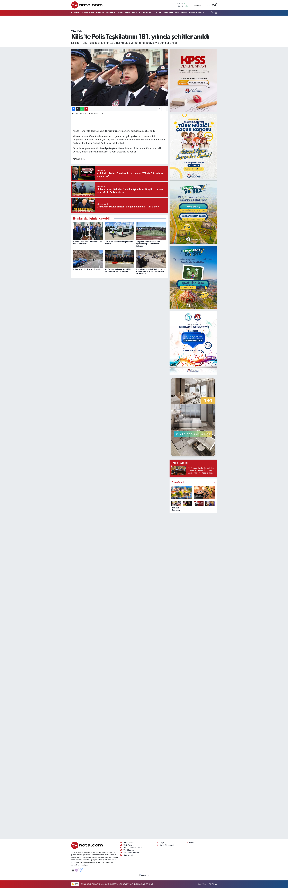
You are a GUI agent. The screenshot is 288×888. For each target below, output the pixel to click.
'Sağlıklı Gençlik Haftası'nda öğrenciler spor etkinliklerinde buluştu (149, 244)
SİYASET (100, 13)
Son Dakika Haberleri (131, 853)
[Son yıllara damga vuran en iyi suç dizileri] (204, 492)
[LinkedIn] (81, 870)
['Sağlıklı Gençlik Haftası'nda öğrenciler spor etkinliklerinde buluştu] (151, 231)
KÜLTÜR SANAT (146, 13)
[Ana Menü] (215, 12)
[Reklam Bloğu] (193, 81)
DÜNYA (120, 13)
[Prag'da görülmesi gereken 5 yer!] (181, 492)
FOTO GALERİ (87, 13)
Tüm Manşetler (129, 850)
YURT (127, 13)
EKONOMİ (110, 13)
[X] (73, 870)
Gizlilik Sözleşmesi (166, 845)
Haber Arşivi (128, 855)
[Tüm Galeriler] (214, 482)
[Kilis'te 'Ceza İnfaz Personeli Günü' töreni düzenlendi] (88, 231)
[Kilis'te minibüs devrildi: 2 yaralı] (88, 259)
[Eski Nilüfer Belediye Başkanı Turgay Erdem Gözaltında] (210, 503)
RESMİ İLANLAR (196, 13)
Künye (162, 842)
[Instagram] (77, 870)
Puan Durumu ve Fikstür (133, 848)
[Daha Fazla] (86, 109)
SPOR (134, 13)
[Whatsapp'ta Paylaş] (82, 109)
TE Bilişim (213, 884)
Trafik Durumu (129, 845)
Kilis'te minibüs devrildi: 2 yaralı (86, 269)
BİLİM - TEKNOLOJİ (164, 13)
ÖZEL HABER (181, 13)
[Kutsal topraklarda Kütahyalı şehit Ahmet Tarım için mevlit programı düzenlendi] (151, 259)
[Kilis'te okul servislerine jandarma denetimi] (119, 231)
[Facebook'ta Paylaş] (73, 109)
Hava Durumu (129, 842)
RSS (76, 884)
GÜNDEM (75, 13)
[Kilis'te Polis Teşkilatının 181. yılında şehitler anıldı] (119, 77)
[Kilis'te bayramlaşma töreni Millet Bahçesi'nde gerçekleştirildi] (119, 259)
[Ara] (212, 12)
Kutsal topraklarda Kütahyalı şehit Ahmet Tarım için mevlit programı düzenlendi (150, 271)
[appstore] (144, 875)
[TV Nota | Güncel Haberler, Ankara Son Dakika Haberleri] (87, 4)
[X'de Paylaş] (78, 109)
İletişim (191, 842)
